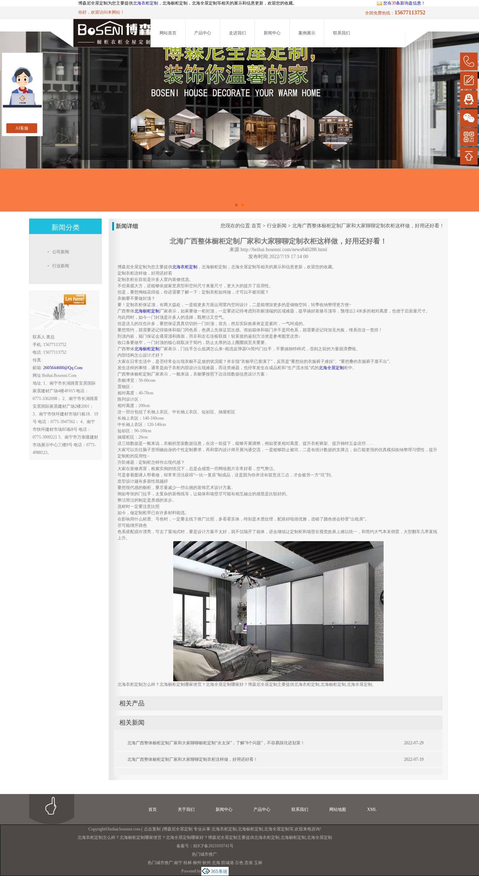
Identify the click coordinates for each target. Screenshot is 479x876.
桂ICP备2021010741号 (213, 845)
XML (372, 809)
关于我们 (186, 809)
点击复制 (152, 829)
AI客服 (21, 128)
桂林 (187, 862)
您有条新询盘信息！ (404, 3)
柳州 (197, 862)
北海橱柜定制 (250, 829)
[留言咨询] (469, 80)
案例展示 (306, 32)
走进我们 (237, 32)
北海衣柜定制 (145, 3)
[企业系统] (215, 871)
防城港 (227, 862)
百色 (239, 862)
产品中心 (202, 32)
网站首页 (168, 32)
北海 (216, 862)
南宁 (178, 862)
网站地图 (337, 809)
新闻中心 (272, 32)
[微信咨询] (469, 118)
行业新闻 (276, 225)
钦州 (206, 862)
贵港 (248, 862)
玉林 (258, 862)
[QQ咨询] (469, 99)
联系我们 (341, 32)
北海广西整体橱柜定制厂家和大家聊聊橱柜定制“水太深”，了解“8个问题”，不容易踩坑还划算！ (216, 742)
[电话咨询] (469, 61)
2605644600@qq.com (62, 367)
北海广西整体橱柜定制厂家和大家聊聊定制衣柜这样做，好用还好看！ (368, 225)
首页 (256, 225)
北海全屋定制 (276, 829)
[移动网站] (469, 137)
